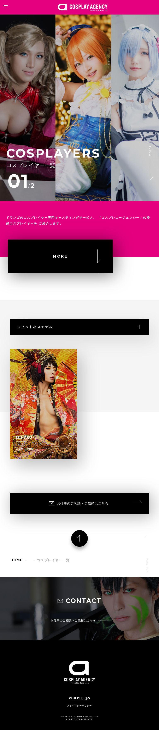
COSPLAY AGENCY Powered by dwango (82, 7)
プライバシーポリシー (79, 705)
